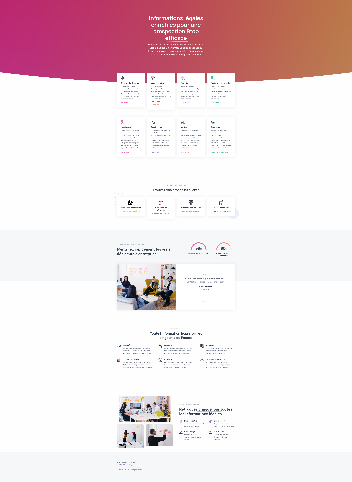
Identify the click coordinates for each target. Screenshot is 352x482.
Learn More (125, 102)
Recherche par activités (190, 211)
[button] (203, 301)
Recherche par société (130, 211)
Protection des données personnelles (130, 470)
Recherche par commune (220, 211)
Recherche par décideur (160, 214)
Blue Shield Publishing (124, 465)
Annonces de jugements (219, 152)
